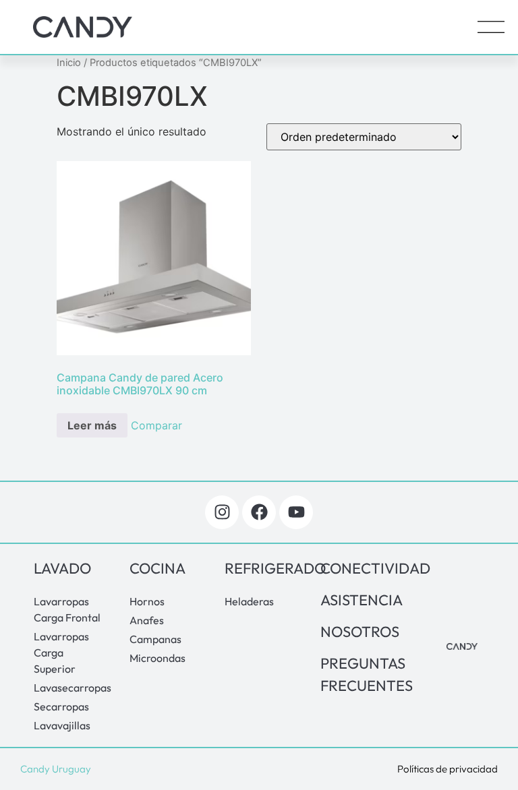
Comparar (156, 425)
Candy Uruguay (55, 768)
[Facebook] (259, 512)
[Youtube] (296, 512)
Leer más (92, 425)
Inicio (69, 63)
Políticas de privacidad (447, 768)
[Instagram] (222, 512)
